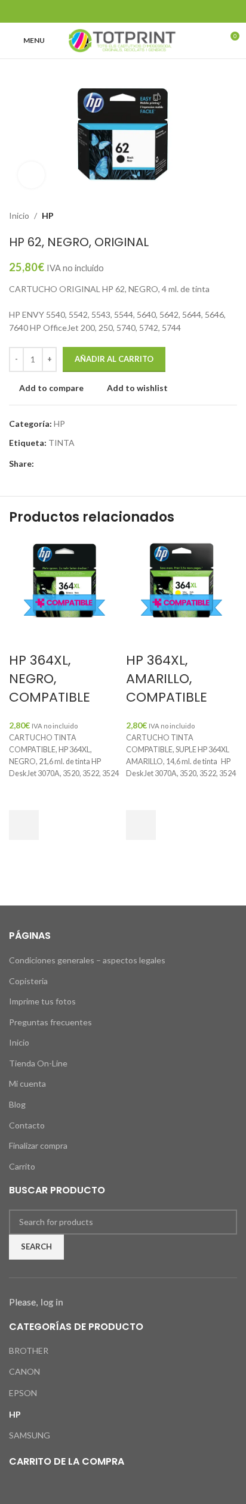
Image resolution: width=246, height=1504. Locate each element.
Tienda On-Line (38, 1063)
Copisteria (28, 981)
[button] (24, 825)
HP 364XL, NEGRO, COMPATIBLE (49, 678)
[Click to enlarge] (31, 175)
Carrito (22, 1166)
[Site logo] (123, 40)
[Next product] (231, 216)
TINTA (61, 443)
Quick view (24, 855)
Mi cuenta (27, 1083)
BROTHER (28, 1350)
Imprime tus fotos (42, 1001)
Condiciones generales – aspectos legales (87, 960)
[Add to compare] (24, 637)
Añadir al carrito (114, 359)
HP (48, 215)
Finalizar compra (38, 1145)
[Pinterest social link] (122, 11)
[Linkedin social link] (138, 11)
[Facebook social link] (92, 11)
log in (52, 1302)
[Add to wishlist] (24, 795)
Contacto (27, 1125)
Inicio (19, 215)
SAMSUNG (29, 1435)
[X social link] (107, 11)
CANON (24, 1371)
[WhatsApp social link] (153, 11)
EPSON (23, 1393)
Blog (17, 1104)
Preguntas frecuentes (50, 1022)
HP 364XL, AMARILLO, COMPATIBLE (166, 678)
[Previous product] (207, 216)
